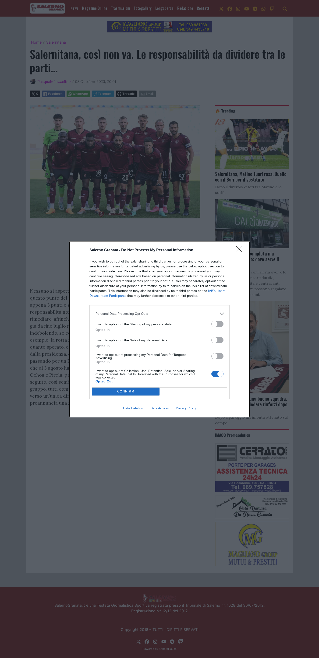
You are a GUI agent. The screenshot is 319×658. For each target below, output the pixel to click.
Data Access (159, 408)
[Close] (240, 250)
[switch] (217, 324)
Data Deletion (133, 408)
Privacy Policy (186, 408)
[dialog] (159, 329)
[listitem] (159, 313)
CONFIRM (126, 391)
